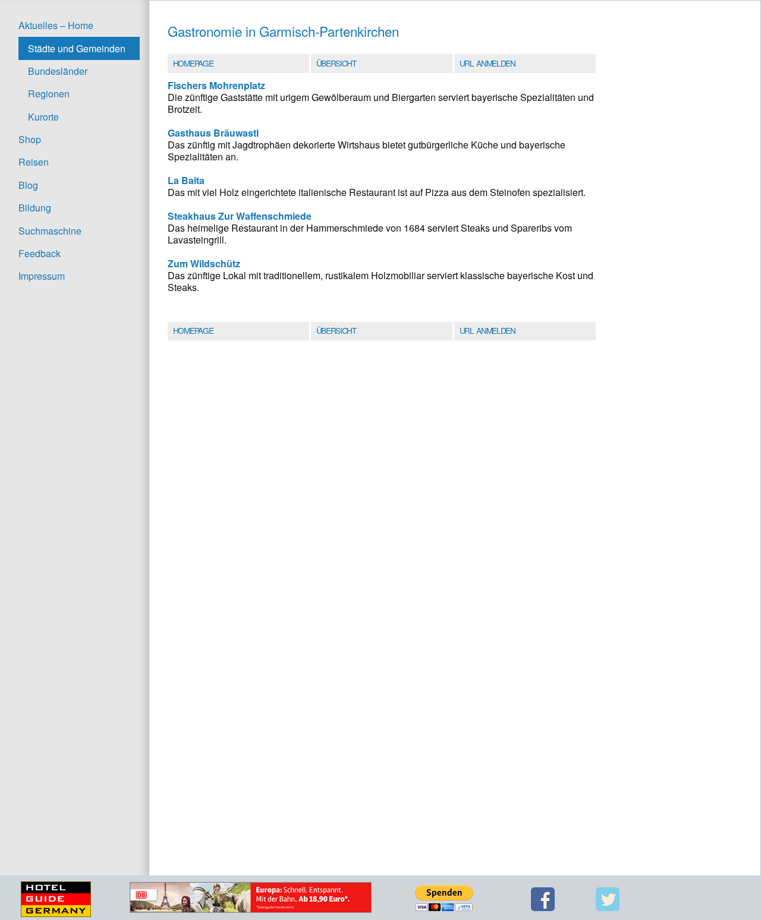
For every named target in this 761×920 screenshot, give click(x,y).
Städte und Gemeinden (76, 48)
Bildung (34, 207)
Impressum (41, 276)
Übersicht (336, 63)
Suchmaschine (49, 231)
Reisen (33, 162)
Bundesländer (57, 71)
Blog (28, 185)
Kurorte (43, 117)
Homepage (193, 63)
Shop (29, 139)
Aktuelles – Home (55, 25)
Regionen (49, 93)
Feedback (39, 253)
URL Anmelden (487, 63)
